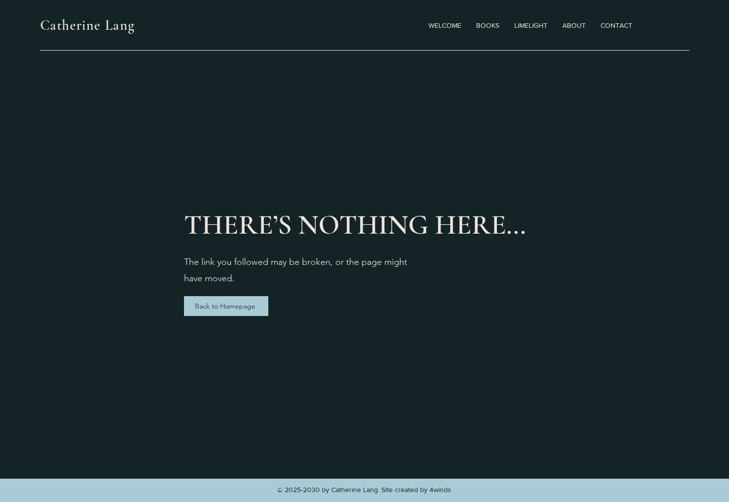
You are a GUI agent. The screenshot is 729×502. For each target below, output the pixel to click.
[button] (531, 25)
